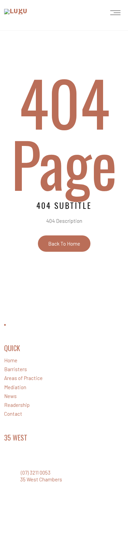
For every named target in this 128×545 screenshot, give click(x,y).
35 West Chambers (41, 479)
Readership (17, 405)
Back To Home (64, 244)
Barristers (15, 369)
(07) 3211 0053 (36, 472)
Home (10, 360)
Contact (13, 414)
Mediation (15, 387)
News (10, 396)
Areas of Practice (23, 378)
